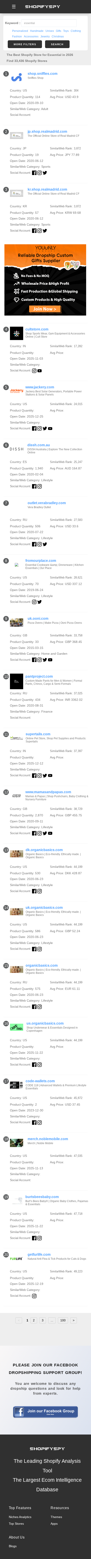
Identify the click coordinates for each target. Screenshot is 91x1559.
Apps (54, 1523)
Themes (56, 1517)
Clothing (76, 31)
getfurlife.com (39, 1254)
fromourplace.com (40, 560)
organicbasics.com (42, 965)
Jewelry (45, 36)
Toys (66, 31)
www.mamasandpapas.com (48, 792)
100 (63, 1320)
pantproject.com (39, 676)
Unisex (50, 31)
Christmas (58, 36)
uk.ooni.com (38, 618)
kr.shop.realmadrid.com (47, 189)
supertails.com (38, 734)
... (52, 1320)
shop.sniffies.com (42, 73)
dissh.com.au (38, 445)
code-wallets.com (40, 1081)
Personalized (20, 31)
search (57, 44)
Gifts (58, 31)
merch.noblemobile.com (48, 1139)
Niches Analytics (20, 1517)
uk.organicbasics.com (44, 907)
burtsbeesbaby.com (42, 1197)
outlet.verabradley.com (47, 503)
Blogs (13, 1546)
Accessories (31, 36)
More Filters (25, 44)
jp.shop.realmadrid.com (47, 131)
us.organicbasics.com (45, 1023)
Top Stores (16, 1523)
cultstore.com (36, 329)
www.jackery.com (39, 387)
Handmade (37, 31)
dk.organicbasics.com (44, 850)
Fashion (17, 36)
